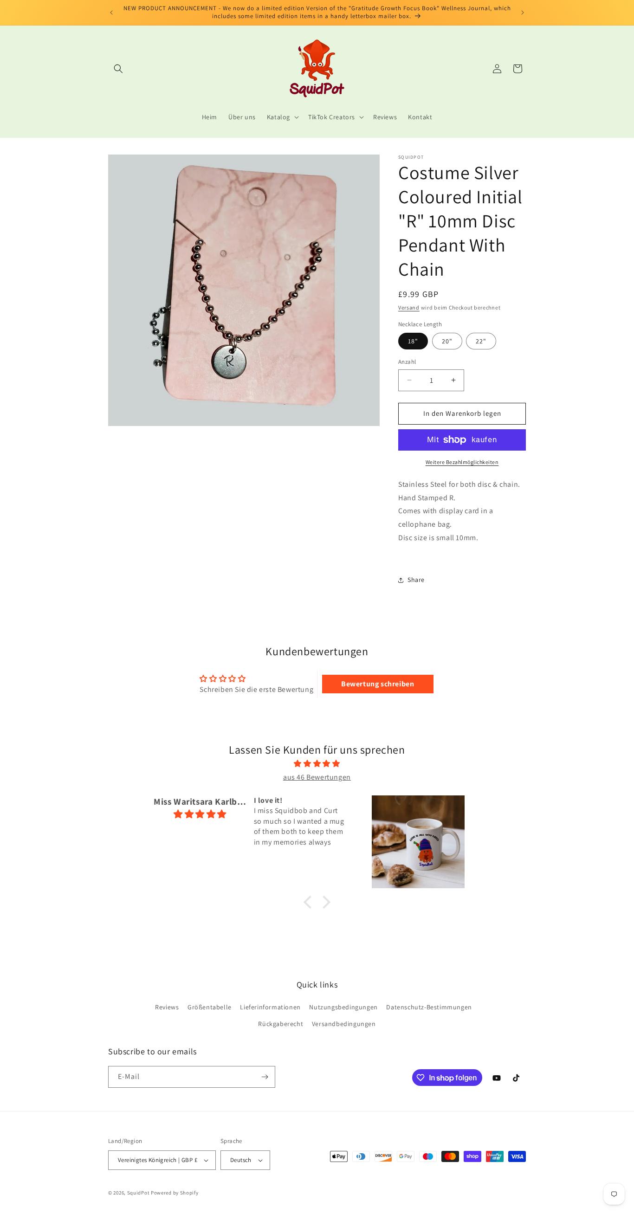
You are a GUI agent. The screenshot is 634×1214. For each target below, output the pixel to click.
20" (447, 341)
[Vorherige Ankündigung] (111, 12)
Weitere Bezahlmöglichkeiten (462, 461)
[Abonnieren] (264, 1077)
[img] (317, 764)
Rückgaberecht (280, 1024)
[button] (118, 68)
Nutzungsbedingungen (343, 1007)
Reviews (167, 1007)
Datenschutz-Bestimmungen (429, 1007)
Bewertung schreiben (377, 684)
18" (413, 341)
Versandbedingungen (344, 1024)
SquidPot (138, 1192)
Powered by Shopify (175, 1192)
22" (481, 341)
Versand (409, 307)
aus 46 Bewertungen (317, 777)
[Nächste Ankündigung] (522, 12)
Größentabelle (210, 1007)
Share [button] (416, 579)
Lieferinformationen (270, 1007)
